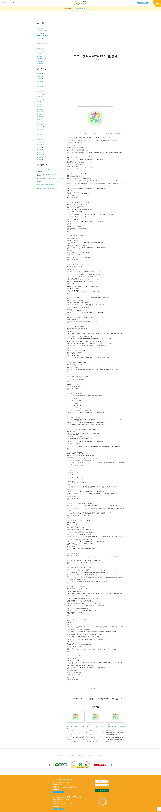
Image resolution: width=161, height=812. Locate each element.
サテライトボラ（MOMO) (42, 36)
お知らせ (39, 28)
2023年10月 (39, 144)
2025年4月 (39, 114)
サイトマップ (102, 781)
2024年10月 (39, 129)
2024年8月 (39, 134)
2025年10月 (39, 99)
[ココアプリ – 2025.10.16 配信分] (76, 717)
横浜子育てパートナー (42, 63)
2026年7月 (39, 76)
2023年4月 (39, 149)
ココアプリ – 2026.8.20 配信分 (44, 170)
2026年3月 (39, 86)
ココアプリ (95, 52)
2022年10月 (39, 154)
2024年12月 (39, 124)
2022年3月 (39, 157)
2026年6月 (39, 79)
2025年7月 (39, 106)
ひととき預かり (40, 46)
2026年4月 (39, 84)
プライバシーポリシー (101, 785)
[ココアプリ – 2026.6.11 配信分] (95, 717)
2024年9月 (39, 132)
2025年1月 (39, 122)
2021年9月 (39, 159)
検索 (57, 17)
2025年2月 (39, 119)
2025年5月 (39, 111)
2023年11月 (39, 142)
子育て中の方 (40, 61)
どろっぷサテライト (41, 41)
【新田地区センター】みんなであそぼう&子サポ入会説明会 (50, 179)
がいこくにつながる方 (42, 31)
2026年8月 (39, 73)
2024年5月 (39, 137)
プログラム (39, 48)
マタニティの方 (40, 51)
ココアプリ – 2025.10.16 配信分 (75, 727)
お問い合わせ (143, 2)
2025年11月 (39, 96)
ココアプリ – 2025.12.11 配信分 (115, 727)
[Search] (13, 3)
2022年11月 (39, 152)
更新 (71, 730)
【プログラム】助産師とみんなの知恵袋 (46, 188)
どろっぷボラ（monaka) (42, 43)
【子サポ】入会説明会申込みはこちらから (46, 174)
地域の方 (39, 56)
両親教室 (39, 53)
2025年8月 (39, 104)
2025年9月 (39, 101)
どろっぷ (39, 38)
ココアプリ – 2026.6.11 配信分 (94, 727)
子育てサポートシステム (42, 58)
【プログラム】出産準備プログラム (45, 184)
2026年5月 (39, 81)
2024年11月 (39, 127)
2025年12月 (39, 94)
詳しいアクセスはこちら (58, 792)
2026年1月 (39, 91)
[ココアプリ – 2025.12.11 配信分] (115, 717)
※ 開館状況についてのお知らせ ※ (83, 8)
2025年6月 (39, 109)
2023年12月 (39, 139)
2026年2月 (39, 89)
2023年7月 (39, 147)
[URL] (68, 169)
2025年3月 (39, 117)
